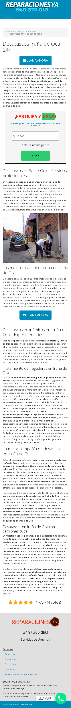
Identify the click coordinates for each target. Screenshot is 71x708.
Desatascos (30, 31)
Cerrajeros (10, 654)
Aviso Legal (27, 704)
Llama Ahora (37, 60)
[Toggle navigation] (8, 15)
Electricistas (10, 664)
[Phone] (61, 698)
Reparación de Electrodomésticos (21, 674)
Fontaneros (10, 659)
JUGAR (35, 155)
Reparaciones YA (13, 31)
